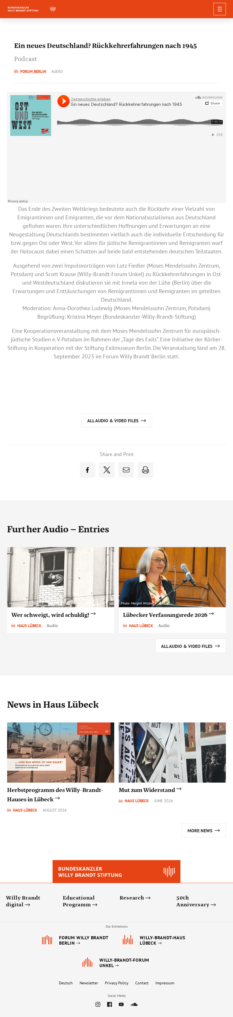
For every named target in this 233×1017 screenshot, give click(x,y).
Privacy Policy (116, 983)
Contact (142, 983)
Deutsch (66, 983)
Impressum (164, 983)
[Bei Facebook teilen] (87, 470)
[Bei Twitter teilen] (107, 470)
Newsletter (89, 983)
